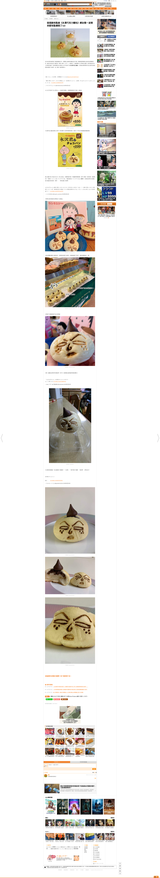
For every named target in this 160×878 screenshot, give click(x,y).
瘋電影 (54, 847)
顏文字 (47, 847)
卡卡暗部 (81, 869)
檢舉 (95, 774)
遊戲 (93, 8)
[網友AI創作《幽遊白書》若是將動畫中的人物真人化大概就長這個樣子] (106, 163)
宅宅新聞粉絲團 (57, 4)
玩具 (96, 8)
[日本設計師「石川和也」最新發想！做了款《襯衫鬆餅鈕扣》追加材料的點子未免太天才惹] (106, 66)
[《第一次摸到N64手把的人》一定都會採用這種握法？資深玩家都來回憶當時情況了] (106, 40)
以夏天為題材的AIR (106, 16)
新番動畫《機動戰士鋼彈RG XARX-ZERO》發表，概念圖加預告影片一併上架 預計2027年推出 (90, 827)
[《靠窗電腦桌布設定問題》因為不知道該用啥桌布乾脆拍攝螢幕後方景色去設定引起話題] (106, 131)
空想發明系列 (53, 16)
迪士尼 (64, 847)
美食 (89, 8)
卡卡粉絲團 (105, 0)
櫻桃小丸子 (54, 696)
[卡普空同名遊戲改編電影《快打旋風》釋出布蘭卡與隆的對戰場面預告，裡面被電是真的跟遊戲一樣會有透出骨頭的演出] (106, 76)
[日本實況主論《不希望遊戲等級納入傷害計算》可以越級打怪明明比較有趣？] (106, 194)
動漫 (56, 8)
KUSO (74, 8)
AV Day (60, 848)
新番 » (46, 817)
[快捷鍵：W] (120, 871)
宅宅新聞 (52, 0)
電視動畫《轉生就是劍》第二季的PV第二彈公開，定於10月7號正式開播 (50, 827)
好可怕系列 (58, 847)
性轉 (61, 847)
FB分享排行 (111, 36)
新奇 (63, 8)
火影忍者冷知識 (89, 16)
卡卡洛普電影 (97, 852)
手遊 (65, 848)
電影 (59, 0)
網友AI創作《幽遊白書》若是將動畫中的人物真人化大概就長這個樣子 (106, 167)
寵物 (67, 8)
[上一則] (2, 438)
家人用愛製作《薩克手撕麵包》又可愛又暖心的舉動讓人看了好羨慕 (68, 692)
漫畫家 (52, 848)
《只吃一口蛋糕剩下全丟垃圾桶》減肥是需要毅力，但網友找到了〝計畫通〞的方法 (109, 841)
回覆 (95, 778)
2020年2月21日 (66, 85)
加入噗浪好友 (58, 4)
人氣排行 (102, 36)
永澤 (68, 696)
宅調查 (82, 5)
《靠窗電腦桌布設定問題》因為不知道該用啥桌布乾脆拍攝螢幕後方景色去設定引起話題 (106, 135)
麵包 (62, 696)
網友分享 (88, 5)
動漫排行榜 (56, 848)
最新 (49, 8)
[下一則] (158, 438)
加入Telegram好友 (98, 859)
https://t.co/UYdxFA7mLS (73, 76)
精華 (111, 8)
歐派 (69, 847)
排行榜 (65, 0)
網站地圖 (60, 869)
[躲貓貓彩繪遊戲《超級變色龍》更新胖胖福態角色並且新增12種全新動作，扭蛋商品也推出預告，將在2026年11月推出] (106, 71)
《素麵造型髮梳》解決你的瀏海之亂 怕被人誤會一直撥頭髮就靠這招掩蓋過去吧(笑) (79, 841)
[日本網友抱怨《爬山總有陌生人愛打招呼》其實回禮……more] (106, 177)
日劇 (72, 848)
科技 (85, 8)
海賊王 (84, 5)
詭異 (78, 8)
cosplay (49, 848)
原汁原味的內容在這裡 (50, 71)
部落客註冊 (72, 869)
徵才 (77, 869)
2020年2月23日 (66, 483)
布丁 (65, 696)
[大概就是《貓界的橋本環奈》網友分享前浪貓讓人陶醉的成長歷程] (106, 50)
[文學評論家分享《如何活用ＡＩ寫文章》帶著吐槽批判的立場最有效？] (106, 81)
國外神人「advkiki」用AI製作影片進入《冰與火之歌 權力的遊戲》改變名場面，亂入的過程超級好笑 (59, 841)
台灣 (79, 5)
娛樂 (82, 8)
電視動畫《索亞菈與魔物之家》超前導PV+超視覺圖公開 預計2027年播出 (109, 827)
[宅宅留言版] (120, 866)
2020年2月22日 (65, 194)
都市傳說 (72, 847)
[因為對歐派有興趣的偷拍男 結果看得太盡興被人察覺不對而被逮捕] (106, 55)
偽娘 (73, 5)
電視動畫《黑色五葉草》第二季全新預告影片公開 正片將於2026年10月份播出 (99, 827)
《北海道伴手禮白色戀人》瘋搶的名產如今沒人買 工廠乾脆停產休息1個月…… (70, 686)
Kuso (57, 18)
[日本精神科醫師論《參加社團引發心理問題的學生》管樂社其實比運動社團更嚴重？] (106, 45)
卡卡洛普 (46, 18)
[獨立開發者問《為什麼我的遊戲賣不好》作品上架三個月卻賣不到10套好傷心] (106, 61)
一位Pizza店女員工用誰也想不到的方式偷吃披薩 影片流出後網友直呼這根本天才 (100, 841)
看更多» (113, 817)
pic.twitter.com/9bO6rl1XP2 (57, 82)
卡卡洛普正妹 (97, 854)
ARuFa (63, 848)
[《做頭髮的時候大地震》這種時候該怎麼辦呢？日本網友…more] (106, 145)
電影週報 (76, 848)
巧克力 (59, 696)
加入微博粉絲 (97, 857)
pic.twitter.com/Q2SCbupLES (56, 191)
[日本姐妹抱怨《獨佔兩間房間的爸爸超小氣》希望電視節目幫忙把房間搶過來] (106, 86)
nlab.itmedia (54, 703)
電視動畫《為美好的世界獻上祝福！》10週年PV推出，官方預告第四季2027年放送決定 (70, 827)
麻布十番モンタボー (82, 696)
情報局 (62, 0)
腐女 (51, 847)
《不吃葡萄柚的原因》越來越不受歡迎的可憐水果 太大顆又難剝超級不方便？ (70, 689)
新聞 (95, 863)
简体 (109, 0)
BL (86, 5)
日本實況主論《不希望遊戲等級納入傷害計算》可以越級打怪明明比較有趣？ (106, 199)
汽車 (107, 8)
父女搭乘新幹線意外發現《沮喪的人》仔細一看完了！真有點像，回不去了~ (49, 841)
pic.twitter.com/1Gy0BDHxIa (60, 381)
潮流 (104, 8)
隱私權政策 (66, 869)
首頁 (45, 8)
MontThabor (72, 696)
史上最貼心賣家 (71, 16)
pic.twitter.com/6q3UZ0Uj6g (56, 480)
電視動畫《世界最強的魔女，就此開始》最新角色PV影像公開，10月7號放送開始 (80, 827)
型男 (71, 8)
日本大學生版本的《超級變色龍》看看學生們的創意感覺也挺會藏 (89, 841)
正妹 (53, 8)
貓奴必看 (76, 847)
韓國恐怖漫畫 (76, 5)
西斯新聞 (55, 0)
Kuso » (47, 831)
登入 (157, 876)
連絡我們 (87, 869)
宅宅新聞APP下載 (60, 4)
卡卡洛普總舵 (97, 847)
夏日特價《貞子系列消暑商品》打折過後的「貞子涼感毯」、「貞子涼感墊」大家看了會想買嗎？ (69, 841)
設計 (100, 8)
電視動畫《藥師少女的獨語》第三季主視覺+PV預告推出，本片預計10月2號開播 (60, 827)
